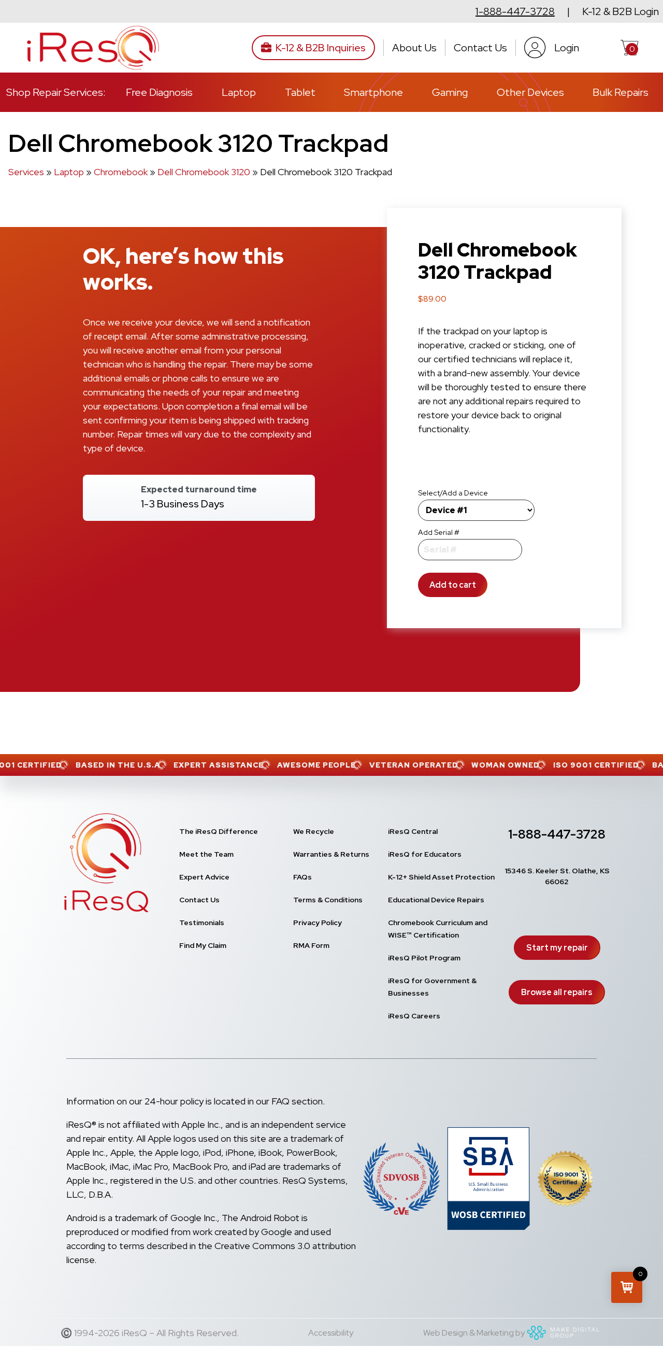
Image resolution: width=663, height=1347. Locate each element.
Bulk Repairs (620, 92)
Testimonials (201, 922)
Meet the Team (206, 854)
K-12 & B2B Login (620, 11)
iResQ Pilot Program (424, 957)
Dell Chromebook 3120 (203, 172)
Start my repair (557, 947)
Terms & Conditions (328, 899)
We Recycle (313, 831)
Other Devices (530, 92)
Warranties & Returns (331, 854)
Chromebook (121, 172)
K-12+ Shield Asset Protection (441, 877)
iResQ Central (413, 831)
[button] (626, 1287)
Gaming (450, 92)
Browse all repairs (557, 992)
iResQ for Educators (425, 854)
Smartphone (373, 92)
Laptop (239, 92)
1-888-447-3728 (515, 11)
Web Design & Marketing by (474, 1332)
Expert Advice (204, 877)
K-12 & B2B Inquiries (321, 47)
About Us (414, 47)
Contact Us (480, 47)
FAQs (302, 877)
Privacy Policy (317, 922)
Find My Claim (202, 945)
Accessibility (330, 1332)
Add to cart (452, 584)
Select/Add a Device (453, 493)
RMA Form (311, 945)
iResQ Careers (414, 1015)
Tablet (300, 92)
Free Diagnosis (159, 92)
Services (26, 172)
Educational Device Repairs (436, 899)
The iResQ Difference (218, 831)
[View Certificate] (565, 1180)
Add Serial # (438, 532)
